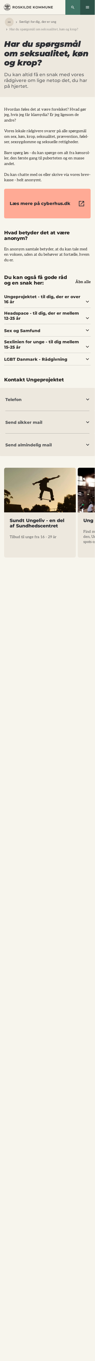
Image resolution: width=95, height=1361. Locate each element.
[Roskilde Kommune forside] (28, 7)
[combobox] (9, 22)
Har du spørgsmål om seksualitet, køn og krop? (43, 29)
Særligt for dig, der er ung (38, 22)
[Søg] (72, 7)
